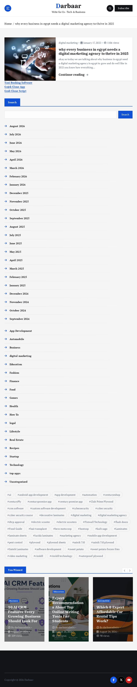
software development (48, 549)
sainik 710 (79, 542)
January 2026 (18, 184)
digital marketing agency (113, 515)
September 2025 (19, 218)
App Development (21, 330)
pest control (16, 542)
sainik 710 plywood (103, 542)
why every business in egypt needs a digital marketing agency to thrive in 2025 (64, 23)
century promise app (71, 501)
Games (14, 397)
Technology (17, 465)
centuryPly (15, 501)
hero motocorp (63, 528)
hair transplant (38, 528)
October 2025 (18, 210)
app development (65, 494)
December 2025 (19, 193)
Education (16, 364)
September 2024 (19, 319)
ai (10, 494)
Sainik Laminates (18, 549)
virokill (39, 556)
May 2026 (15, 151)
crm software (16, 508)
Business (15, 347)
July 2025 (15, 235)
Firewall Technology (96, 522)
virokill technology (61, 556)
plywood (35, 542)
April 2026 (16, 159)
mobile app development (103, 535)
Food (12, 389)
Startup (14, 456)
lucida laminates (44, 535)
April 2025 (16, 260)
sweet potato (76, 549)
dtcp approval (17, 522)
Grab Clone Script (15, 91)
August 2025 (17, 226)
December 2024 (19, 293)
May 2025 (15, 251)
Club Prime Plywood (102, 501)
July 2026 (15, 134)
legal (13, 423)
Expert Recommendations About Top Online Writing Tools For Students (67, 609)
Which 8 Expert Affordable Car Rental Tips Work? (110, 614)
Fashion (14, 372)
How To (14, 414)
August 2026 (17, 126)
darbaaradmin (22, 627)
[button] (124, 570)
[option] (24, 609)
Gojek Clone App (14, 86)
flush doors (121, 522)
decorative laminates (52, 515)
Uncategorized (18, 481)
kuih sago (102, 528)
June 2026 (16, 142)
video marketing (18, 556)
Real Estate (17, 439)
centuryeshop (112, 494)
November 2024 (19, 302)
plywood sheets (57, 542)
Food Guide (15, 528)
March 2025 (17, 268)
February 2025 (18, 277)
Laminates (121, 528)
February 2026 (18, 176)
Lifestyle (15, 431)
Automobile (17, 339)
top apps (15, 473)
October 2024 (18, 310)
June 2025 (16, 243)
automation (90, 494)
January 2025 (18, 285)
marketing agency (71, 535)
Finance (14, 381)
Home (8, 23)
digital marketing (68, 42)
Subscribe (123, 8)
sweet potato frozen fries (106, 549)
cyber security (105, 508)
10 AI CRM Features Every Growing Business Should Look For (24, 614)
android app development (33, 494)
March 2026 (17, 168)
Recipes (14, 448)
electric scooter (41, 522)
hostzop (84, 528)
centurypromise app (40, 501)
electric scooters (67, 522)
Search (12, 102)
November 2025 (19, 201)
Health (14, 406)
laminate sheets (18, 535)
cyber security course (21, 515)
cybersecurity (81, 508)
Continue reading (72, 74)
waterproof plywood (91, 556)
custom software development (49, 508)
